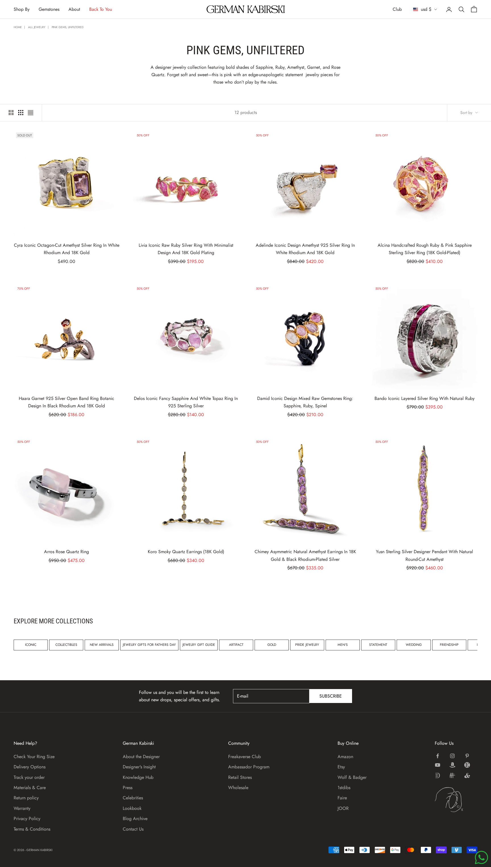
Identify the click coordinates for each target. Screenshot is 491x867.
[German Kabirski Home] (456, 799)
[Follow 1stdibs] (437, 775)
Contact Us (133, 829)
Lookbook (132, 808)
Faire (342, 798)
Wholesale (238, 787)
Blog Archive (135, 818)
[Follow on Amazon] (452, 765)
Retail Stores (240, 777)
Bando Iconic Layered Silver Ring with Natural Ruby (425, 398)
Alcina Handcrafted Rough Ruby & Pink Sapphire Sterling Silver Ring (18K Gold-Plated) (425, 249)
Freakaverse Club (244, 756)
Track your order (29, 777)
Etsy (341, 767)
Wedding (414, 644)
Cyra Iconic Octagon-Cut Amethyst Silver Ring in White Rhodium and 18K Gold (66, 249)
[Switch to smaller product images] (20, 112)
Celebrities (133, 798)
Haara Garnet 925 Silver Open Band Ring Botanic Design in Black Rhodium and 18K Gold (66, 402)
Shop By (22, 9)
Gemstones (49, 9)
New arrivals (102, 644)
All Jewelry (36, 27)
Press (127, 787)
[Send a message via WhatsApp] (481, 857)
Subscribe (330, 696)
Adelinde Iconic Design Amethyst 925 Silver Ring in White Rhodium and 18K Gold (305, 249)
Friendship (449, 644)
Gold (271, 644)
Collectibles (66, 644)
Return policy (26, 798)
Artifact (236, 644)
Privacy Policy (27, 818)
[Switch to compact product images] (30, 113)
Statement (378, 644)
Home (18, 27)
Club (397, 9)
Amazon (345, 756)
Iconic (30, 644)
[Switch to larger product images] (11, 112)
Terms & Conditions (32, 829)
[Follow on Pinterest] (467, 756)
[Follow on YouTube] (437, 765)
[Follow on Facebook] (437, 756)
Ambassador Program (248, 767)
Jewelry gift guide (198, 644)
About (74, 9)
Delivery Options (29, 767)
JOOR (343, 808)
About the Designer (141, 756)
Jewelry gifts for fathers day (149, 644)
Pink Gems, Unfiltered (68, 27)
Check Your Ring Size (34, 756)
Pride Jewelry (307, 644)
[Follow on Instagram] (452, 756)
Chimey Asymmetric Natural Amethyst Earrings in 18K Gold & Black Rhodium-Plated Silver (305, 555)
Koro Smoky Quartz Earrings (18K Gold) (186, 551)
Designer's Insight (139, 767)
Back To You (100, 9)
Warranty (22, 808)
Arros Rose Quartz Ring (66, 551)
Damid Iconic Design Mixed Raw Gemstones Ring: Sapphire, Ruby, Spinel (305, 402)
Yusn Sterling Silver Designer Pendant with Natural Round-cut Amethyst (424, 555)
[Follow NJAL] (452, 775)
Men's (343, 644)
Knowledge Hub (138, 777)
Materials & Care (30, 787)
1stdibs (344, 787)
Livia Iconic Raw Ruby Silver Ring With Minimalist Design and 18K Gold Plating (186, 249)
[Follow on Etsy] (467, 765)
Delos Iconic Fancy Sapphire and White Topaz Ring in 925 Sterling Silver (186, 402)
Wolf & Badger (352, 777)
